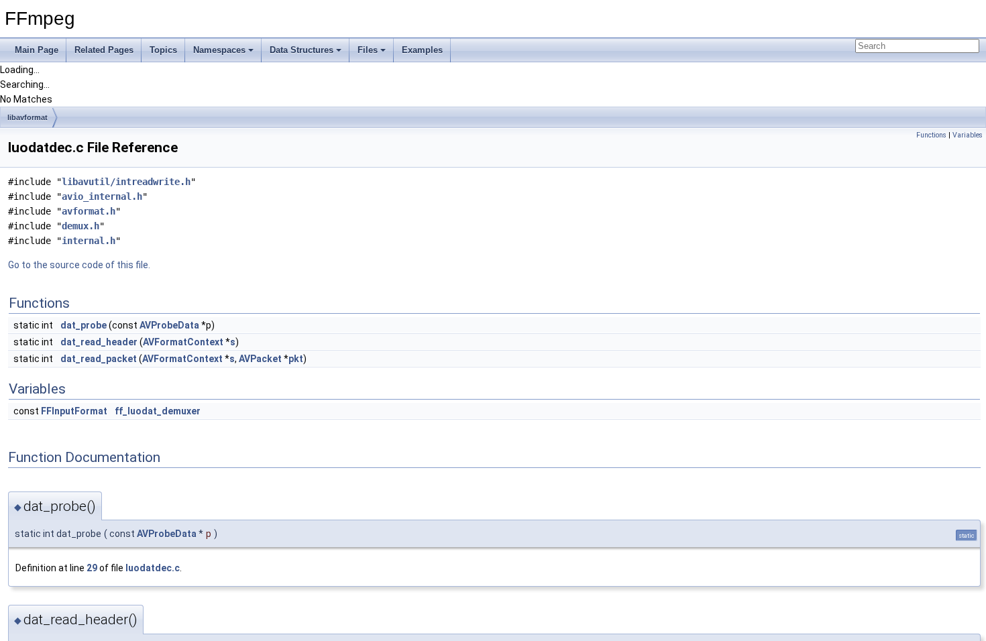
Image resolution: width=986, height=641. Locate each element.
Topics (163, 50)
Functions (931, 135)
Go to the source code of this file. (79, 264)
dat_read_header (99, 342)
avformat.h (88, 211)
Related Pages (103, 50)
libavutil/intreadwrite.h (126, 181)
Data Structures (301, 50)
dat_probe (83, 325)
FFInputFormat (74, 411)
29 (92, 568)
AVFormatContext (183, 342)
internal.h (88, 240)
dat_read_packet (98, 358)
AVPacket (260, 358)
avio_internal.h (102, 196)
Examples (422, 50)
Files (368, 50)
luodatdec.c (152, 568)
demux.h (80, 226)
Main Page (36, 50)
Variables (967, 135)
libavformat (27, 117)
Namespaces (219, 50)
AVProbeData (169, 325)
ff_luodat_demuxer (158, 411)
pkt (295, 358)
